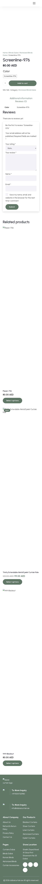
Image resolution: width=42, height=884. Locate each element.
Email (8, 184)
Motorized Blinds (10, 861)
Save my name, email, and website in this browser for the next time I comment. (20, 198)
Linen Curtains (28, 830)
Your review (10, 153)
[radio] (10, 76)
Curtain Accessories (11, 865)
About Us (7, 822)
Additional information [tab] (21, 98)
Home (5, 53)
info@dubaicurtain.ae (20, 808)
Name (8, 174)
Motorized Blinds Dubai (27, 90)
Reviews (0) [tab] (21, 101)
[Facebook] (25, 864)
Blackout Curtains (30, 822)
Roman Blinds (8, 857)
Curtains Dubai (9, 849)
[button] (34, 3)
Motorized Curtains (31, 834)
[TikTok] (25, 870)
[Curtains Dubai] (6, 3)
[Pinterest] (30, 864)
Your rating (10, 144)
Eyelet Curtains (29, 838)
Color (6, 71)
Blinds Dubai (13, 53)
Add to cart (22, 83)
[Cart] (39, 3)
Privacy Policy (8, 833)
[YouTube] (35, 864)
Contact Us (7, 837)
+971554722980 (18, 794)
